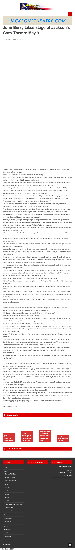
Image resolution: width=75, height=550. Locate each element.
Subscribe (7, 529)
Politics (7, 491)
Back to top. (8, 545)
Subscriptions (8, 518)
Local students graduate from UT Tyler (63, 438)
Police (7, 487)
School (7, 494)
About (6, 515)
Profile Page (7, 536)
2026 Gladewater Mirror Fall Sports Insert (8, 437)
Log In (6, 526)
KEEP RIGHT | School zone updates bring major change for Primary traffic (45, 436)
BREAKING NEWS (10, 481)
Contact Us (7, 522)
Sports (7, 501)
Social (7, 497)
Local (6, 484)
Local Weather (9, 511)
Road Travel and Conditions (13, 504)
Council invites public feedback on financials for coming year (26, 436)
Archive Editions (10, 477)
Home (6, 468)
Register (6, 533)
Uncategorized (9, 507)
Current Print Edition (11, 474)
